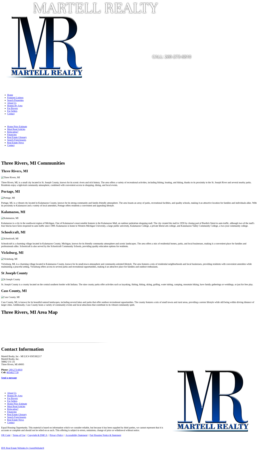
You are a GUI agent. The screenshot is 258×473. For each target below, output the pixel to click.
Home (10, 95)
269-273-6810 (15, 369)
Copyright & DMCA (37, 435)
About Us (11, 103)
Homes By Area (14, 105)
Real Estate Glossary (17, 137)
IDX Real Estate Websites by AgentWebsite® (22, 448)
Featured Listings (15, 97)
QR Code (5, 435)
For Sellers (12, 111)
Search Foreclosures (16, 140)
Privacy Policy (56, 435)
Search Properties (15, 100)
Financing (12, 134)
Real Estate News (15, 142)
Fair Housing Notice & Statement (105, 435)
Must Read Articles (16, 129)
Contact (10, 113)
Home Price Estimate (17, 126)
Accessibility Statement (76, 435)
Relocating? (12, 132)
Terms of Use (19, 435)
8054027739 (13, 372)
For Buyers (12, 108)
